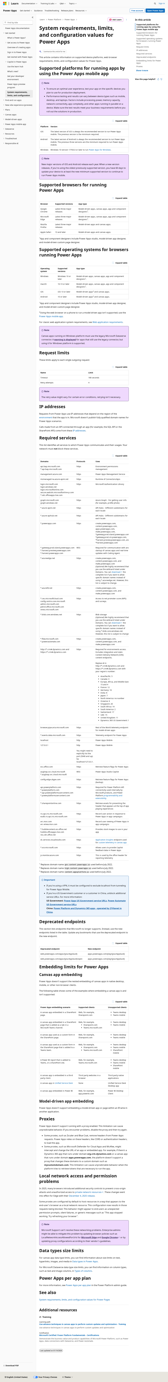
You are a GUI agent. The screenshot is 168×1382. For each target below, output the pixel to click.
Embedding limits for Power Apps (148, 61)
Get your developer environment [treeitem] (15, 78)
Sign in (162, 3)
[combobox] (18, 22)
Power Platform (54, 19)
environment (45, 417)
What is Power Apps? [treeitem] (16, 38)
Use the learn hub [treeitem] (15, 66)
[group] (84, 660)
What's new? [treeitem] (12, 71)
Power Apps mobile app (51, 316)
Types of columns (83, 1270)
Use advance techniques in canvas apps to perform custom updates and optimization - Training (82, 1324)
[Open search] (155, 3)
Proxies (139, 66)
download (116, 572)
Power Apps (70, 19)
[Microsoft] (5, 3)
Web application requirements (108, 322)
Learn (42, 19)
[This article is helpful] (158, 79)
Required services (144, 53)
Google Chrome (110, 1237)
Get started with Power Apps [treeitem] (19, 57)
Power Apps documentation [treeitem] (17, 28)
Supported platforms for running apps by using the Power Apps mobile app (148, 26)
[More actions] (126, 20)
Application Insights (104, 839)
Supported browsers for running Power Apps (146, 34)
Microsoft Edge (89, 1237)
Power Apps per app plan (78, 1285)
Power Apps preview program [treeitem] (16, 86)
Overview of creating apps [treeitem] (18, 47)
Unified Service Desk (64, 1083)
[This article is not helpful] (161, 79)
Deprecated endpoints (146, 57)
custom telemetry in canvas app (113, 842)
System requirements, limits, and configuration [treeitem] (18, 94)
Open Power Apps (155, 10)
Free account (137, 10)
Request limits (142, 47)
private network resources (88, 1192)
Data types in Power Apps (85, 1261)
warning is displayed (65, 339)
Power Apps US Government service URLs (85, 900)
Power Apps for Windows (100, 150)
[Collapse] (32, 17)
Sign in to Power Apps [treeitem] (17, 52)
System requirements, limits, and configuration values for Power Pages (74, 1299)
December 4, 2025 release (82, 1195)
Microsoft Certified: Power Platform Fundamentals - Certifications (69, 1335)
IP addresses (79, 430)
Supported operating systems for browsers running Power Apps (149, 41)
